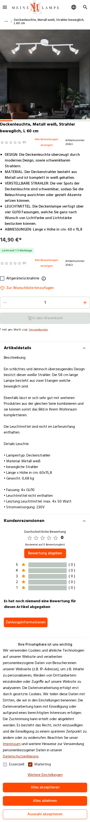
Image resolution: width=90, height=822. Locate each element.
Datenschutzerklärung (20, 756)
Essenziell (16, 764)
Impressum (12, 744)
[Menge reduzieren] (5, 302)
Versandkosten (38, 330)
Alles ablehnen (45, 801)
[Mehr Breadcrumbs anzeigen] (6, 21)
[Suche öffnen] (85, 7)
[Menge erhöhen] (85, 302)
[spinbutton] (45, 302)
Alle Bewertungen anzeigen (46, 142)
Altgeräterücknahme (22, 278)
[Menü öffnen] (5, 7)
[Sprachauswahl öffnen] (73, 7)
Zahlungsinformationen (26, 622)
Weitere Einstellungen (45, 775)
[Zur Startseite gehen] (36, 7)
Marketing (42, 764)
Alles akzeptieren (45, 787)
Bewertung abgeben (45, 553)
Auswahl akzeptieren (45, 814)
